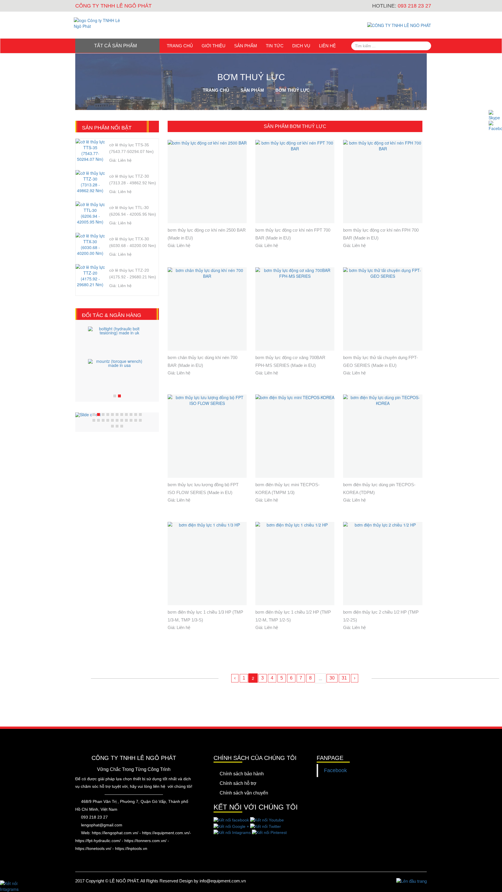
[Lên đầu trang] (411, 880)
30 (332, 677)
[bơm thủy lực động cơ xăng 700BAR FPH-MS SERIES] (294, 309)
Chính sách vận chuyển (244, 792)
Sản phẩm (245, 45)
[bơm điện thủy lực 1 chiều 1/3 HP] (207, 563)
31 (344, 677)
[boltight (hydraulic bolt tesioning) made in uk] (117, 341)
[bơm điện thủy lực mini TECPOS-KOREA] (294, 436)
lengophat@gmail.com (101, 825)
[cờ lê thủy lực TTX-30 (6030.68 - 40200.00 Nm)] (90, 248)
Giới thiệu (213, 45)
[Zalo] (14, 886)
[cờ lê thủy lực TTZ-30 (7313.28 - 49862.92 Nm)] (90, 185)
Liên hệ (327, 45)
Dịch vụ (301, 45)
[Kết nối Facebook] (495, 126)
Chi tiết (231, 228)
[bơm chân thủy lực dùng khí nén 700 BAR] (207, 309)
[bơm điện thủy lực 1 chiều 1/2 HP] (294, 563)
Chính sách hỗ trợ (238, 783)
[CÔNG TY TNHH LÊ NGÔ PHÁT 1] (399, 25)
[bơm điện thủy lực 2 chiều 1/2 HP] (382, 563)
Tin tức (275, 45)
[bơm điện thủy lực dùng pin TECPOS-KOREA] (382, 436)
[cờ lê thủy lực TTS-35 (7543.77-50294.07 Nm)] (90, 154)
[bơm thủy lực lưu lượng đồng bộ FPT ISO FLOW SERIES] (207, 436)
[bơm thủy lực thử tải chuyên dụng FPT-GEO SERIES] (382, 309)
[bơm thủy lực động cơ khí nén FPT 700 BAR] (294, 181)
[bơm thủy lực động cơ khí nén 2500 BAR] (207, 181)
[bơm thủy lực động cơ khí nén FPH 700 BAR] (382, 181)
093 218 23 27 (94, 817)
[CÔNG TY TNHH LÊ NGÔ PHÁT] (101, 23)
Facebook (335, 770)
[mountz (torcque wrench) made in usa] (117, 374)
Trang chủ (180, 45)
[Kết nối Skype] (495, 115)
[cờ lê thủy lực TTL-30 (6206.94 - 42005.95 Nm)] (90, 217)
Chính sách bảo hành (242, 773)
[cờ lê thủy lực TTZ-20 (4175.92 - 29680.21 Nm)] (90, 279)
